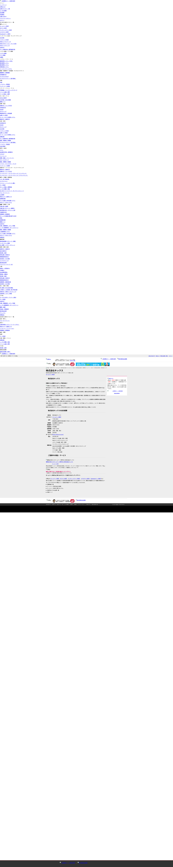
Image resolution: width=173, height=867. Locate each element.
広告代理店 (2, 146)
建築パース (2, 101)
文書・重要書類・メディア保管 (7, 225)
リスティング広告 (4, 40)
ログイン (2, 20)
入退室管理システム (5, 231)
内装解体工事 (3, 212)
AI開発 (1, 57)
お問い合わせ (3, 16)
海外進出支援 (3, 262)
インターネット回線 (5, 243)
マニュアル (2, 313)
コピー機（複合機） (5, 179)
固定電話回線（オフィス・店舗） (8, 241)
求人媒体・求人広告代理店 (6, 288)
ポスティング (3, 111)
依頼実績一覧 (50, 484)
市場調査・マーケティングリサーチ (8, 90)
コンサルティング (4, 260)
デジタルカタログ (4, 76)
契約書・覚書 (3, 253)
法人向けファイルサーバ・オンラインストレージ (12, 191)
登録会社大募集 (72, 360)
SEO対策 (2, 38)
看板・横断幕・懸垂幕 (5, 140)
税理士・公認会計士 (5, 268)
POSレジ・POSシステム (6, 202)
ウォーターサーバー (5, 193)
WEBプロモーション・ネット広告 (8, 43)
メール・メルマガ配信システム (7, 117)
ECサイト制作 (3, 28)
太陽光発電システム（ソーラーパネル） (9, 324)
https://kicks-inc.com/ (58, 434)
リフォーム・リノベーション (7, 328)
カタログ (2, 154)
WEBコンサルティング (5, 41)
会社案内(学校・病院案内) (6, 152)
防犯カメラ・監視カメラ (6, 196)
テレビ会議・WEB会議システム (7, 200)
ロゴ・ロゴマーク (4, 160)
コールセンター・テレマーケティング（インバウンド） (13, 173)
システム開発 (3, 53)
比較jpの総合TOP (152, 355)
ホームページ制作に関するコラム (55, 488)
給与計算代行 (3, 251)
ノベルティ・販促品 (5, 84)
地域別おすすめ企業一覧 (53, 490)
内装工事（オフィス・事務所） (7, 208)
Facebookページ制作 (5, 34)
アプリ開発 (2, 55)
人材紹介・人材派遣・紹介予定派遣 (8, 289)
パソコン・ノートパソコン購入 (7, 183)
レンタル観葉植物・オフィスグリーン (9, 227)
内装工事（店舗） (4, 206)
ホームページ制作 (4, 26)
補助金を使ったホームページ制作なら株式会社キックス (59, 462)
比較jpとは (2, 7)
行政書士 (2, 270)
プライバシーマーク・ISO (6, 264)
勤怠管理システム (4, 65)
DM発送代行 (3, 107)
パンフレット (3, 156)
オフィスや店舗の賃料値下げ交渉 (8, 216)
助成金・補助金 (4, 274)
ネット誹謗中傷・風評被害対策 (7, 49)
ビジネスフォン (4, 181)
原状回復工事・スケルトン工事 (7, 210)
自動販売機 (2, 198)
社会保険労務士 (4, 272)
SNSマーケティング (5, 45)
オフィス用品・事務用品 (6, 187)
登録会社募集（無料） (5, 351)
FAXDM (1, 109)
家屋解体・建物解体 (5, 214)
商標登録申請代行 (4, 256)
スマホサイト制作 (4, 32)
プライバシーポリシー (5, 18)
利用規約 (2, 14)
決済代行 (2, 47)
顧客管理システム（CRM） (6, 61)
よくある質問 (3, 10)
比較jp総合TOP (48, 504)
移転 (1, 218)
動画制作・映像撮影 (5, 72)
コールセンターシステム (6, 69)
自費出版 (2, 136)
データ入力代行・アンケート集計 (8, 297)
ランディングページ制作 (6, 30)
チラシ (1, 150)
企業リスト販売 (4, 115)
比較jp (117, 504)
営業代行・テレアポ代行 (6, 105)
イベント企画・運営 (5, 92)
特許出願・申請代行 (5, 255)
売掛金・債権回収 (4, 309)
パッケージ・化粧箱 (5, 86)
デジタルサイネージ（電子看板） (8, 78)
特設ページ (50, 492)
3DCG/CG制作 (3, 98)
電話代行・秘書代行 (5, 119)
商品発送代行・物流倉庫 (6, 113)
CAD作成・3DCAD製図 (5, 100)
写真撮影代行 (3, 74)
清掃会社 (2, 237)
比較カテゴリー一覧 (5, 8)
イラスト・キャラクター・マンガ (8, 164)
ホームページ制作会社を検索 (54, 486)
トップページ (3, 5)
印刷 (1, 82)
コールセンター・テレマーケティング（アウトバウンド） (14, 175)
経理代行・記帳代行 (5, 249)
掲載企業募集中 (117, 393)
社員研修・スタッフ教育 (6, 293)
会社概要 (2, 12)
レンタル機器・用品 (5, 189)
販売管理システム (4, 63)
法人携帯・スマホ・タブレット (7, 245)
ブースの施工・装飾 (5, 94)
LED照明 (2, 195)
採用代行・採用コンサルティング (8, 291)
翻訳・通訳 (2, 307)
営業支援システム (4, 67)
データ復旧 (2, 185)
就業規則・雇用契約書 (5, 282)
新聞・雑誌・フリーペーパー (7, 158)
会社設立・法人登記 (5, 258)
